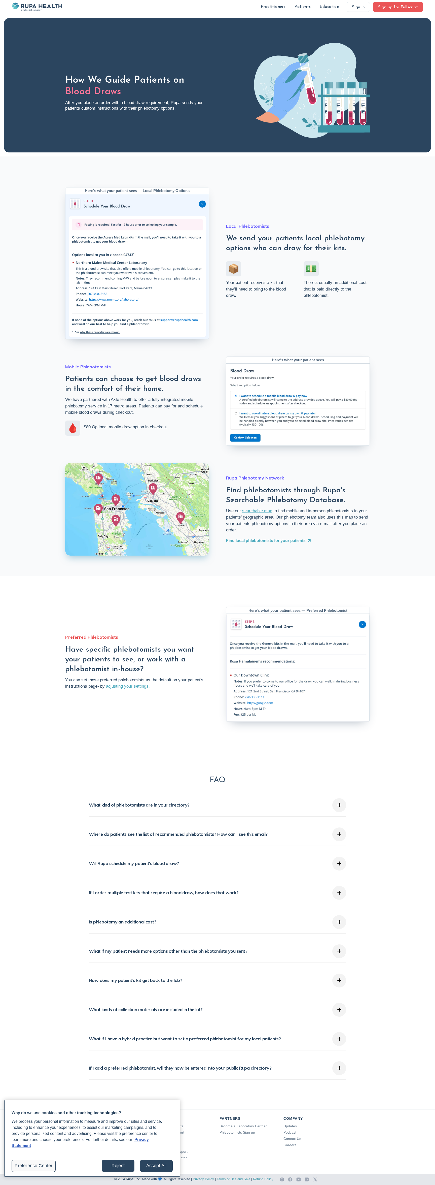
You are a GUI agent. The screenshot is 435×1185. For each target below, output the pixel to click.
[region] (92, 1138)
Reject (118, 1165)
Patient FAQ (165, 1145)
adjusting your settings (127, 686)
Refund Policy (263, 1179)
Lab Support (165, 1139)
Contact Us (292, 1139)
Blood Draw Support (172, 1151)
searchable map (257, 510)
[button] (273, 7)
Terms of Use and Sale (233, 1179)
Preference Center (33, 1165)
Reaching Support (170, 1132)
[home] (37, 6)
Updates (290, 1126)
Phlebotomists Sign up (237, 1132)
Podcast (289, 1132)
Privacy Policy (203, 1179)
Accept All (156, 1165)
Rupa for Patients (169, 1126)
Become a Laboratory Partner (243, 1126)
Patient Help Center (171, 1158)
